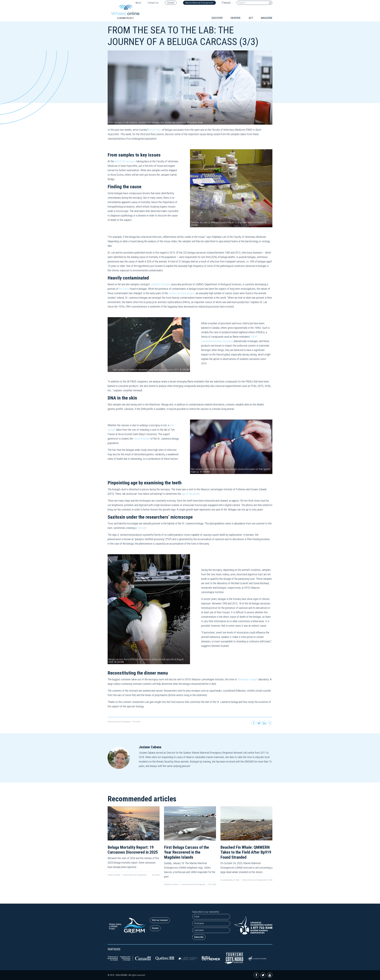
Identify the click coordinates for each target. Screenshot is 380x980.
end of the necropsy (125, 161)
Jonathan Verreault (160, 284)
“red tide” (142, 528)
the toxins (124, 288)
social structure (142, 438)
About (138, 3)
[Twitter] (259, 723)
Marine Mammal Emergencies (199, 2)
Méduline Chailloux (171, 884)
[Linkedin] (264, 723)
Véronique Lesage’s (248, 679)
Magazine (266, 17)
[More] (269, 723)
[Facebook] (253, 723)
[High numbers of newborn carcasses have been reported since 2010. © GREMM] (149, 344)
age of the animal (191, 493)
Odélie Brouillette (114, 875)
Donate (170, 2)
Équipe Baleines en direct (230, 880)
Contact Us (153, 3)
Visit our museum (160, 920)
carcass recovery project (181, 293)
